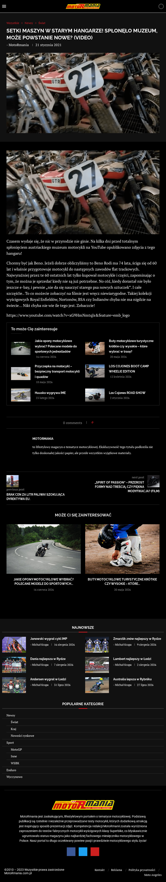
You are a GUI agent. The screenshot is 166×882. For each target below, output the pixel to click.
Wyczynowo (14, 777)
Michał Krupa (40, 645)
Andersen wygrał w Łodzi (48, 679)
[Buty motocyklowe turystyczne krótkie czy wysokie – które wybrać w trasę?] (95, 348)
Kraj (13, 729)
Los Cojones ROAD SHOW (127, 393)
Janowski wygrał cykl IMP (48, 638)
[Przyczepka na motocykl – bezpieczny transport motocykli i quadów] (20, 373)
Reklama (116, 870)
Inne (14, 756)
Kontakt (100, 870)
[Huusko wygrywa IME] (20, 395)
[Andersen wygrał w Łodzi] (14, 685)
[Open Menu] (4, 6)
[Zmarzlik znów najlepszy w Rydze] (97, 645)
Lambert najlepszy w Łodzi (132, 659)
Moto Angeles (153, 875)
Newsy (10, 715)
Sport (10, 742)
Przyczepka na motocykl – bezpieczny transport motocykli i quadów (57, 371)
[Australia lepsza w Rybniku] (97, 685)
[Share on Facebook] (98, 422)
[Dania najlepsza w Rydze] (14, 665)
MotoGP (16, 749)
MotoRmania (19, 44)
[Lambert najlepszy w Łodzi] (97, 665)
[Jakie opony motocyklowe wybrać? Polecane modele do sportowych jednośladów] (20, 348)
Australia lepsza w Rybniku (132, 679)
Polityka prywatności (142, 870)
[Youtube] (95, 851)
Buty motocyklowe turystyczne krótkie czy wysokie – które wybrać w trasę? (131, 346)
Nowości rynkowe (22, 736)
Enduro (11, 770)
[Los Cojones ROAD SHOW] (95, 395)
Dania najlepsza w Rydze (47, 659)
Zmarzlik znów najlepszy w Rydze (137, 638)
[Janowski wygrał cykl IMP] (14, 645)
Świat (14, 722)
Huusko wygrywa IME (50, 393)
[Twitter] (83, 851)
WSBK (15, 763)
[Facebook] (71, 851)
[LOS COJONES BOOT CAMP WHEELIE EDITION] (95, 370)
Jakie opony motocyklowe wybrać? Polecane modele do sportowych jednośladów (56, 346)
